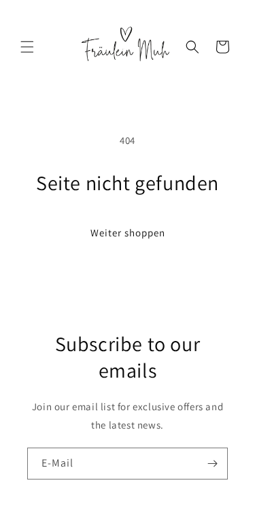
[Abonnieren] (212, 464)
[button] (27, 47)
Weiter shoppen (127, 232)
